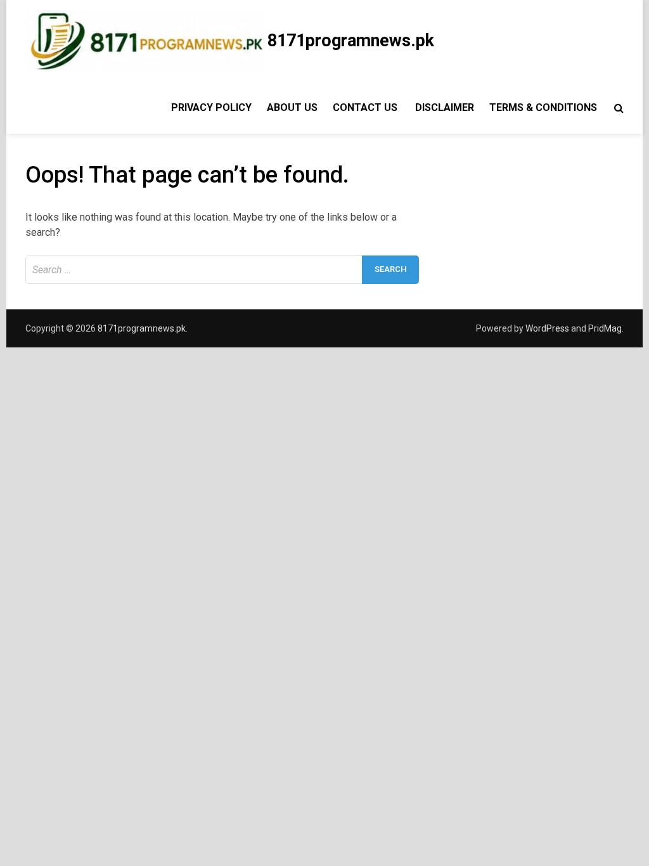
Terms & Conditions (543, 107)
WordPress (547, 328)
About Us (292, 107)
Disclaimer (444, 107)
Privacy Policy (210, 107)
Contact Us (366, 107)
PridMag (605, 328)
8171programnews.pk (350, 40)
